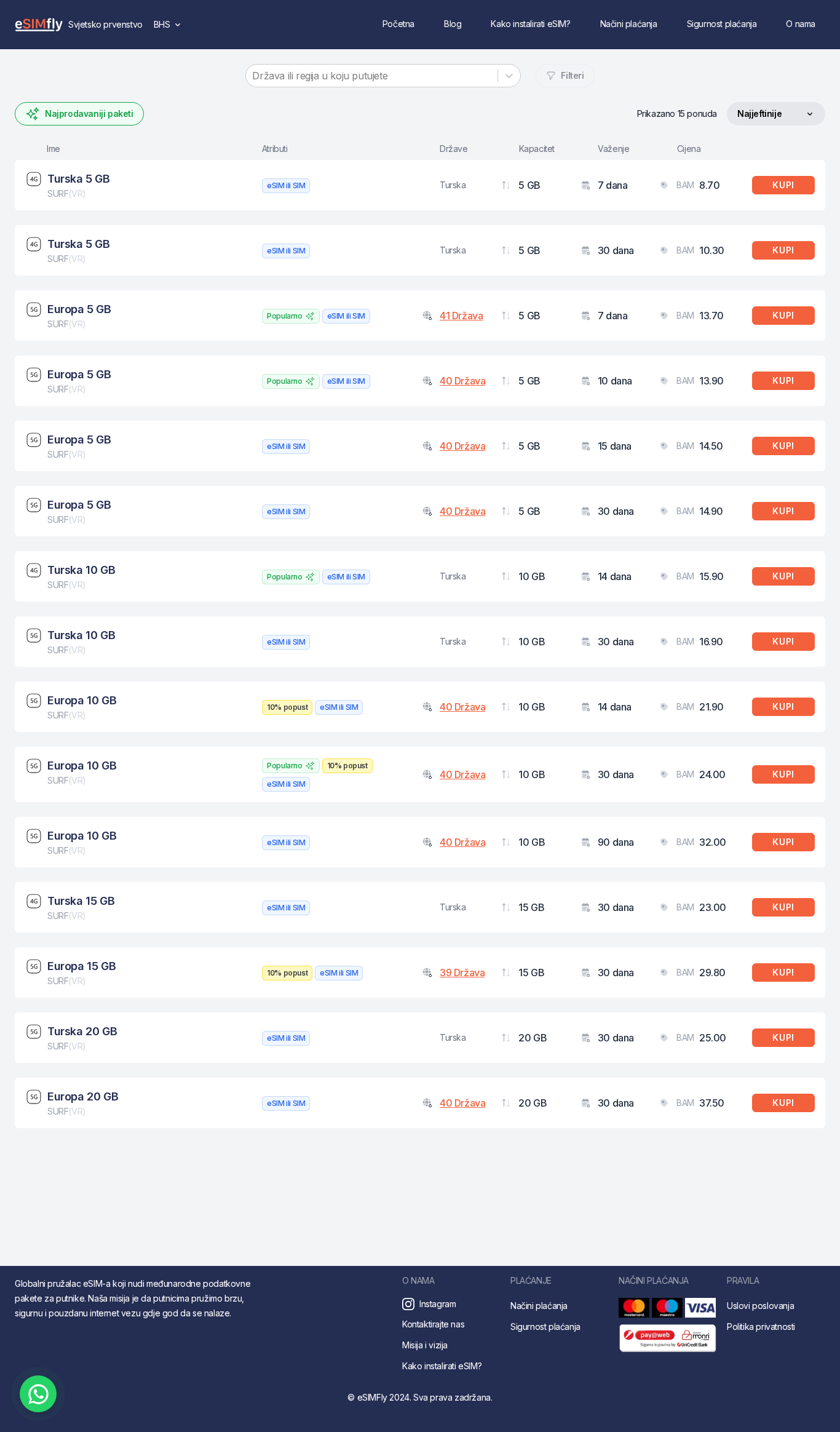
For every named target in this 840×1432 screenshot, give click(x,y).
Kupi (783, 185)
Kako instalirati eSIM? (530, 23)
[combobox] (253, 75)
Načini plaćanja (628, 23)
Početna (398, 23)
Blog (452, 23)
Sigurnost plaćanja (722, 23)
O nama (800, 23)
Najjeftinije (759, 116)
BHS (171, 27)
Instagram (437, 1304)
